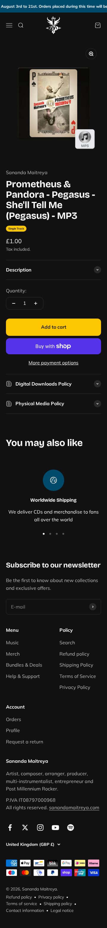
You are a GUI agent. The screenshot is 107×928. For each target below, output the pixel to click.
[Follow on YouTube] (55, 827)
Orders (13, 719)
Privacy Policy (74, 687)
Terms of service (21, 903)
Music (12, 642)
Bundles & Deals (24, 665)
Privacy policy (51, 897)
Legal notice (62, 910)
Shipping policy (58, 903)
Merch (13, 654)
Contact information (25, 910)
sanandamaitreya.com (74, 807)
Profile (13, 730)
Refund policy (74, 654)
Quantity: (16, 291)
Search (67, 642)
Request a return (24, 742)
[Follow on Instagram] (40, 827)
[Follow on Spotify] (71, 827)
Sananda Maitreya (27, 172)
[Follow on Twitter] (25, 827)
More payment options (53, 363)
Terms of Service (77, 676)
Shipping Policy (76, 665)
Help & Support (23, 676)
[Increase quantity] (35, 303)
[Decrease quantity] (13, 303)
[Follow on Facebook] (10, 827)
